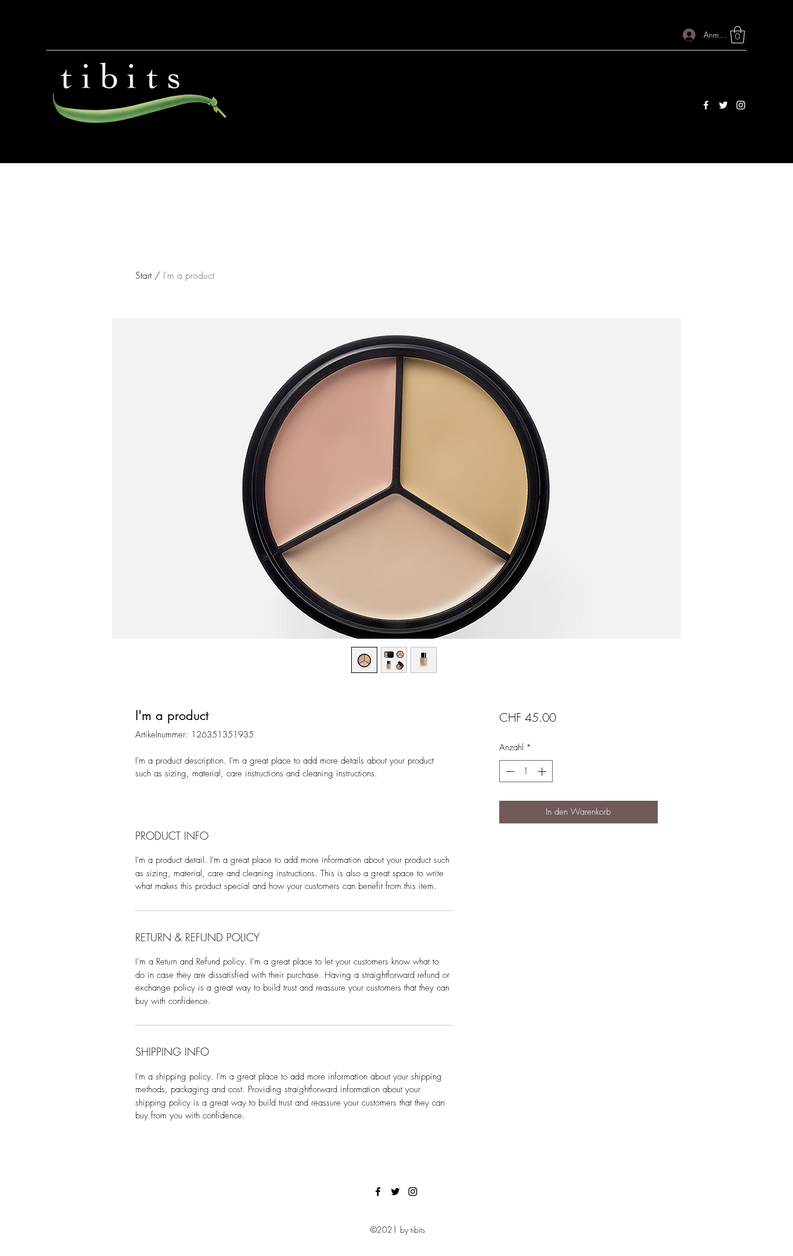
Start (143, 275)
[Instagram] (741, 105)
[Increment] (543, 771)
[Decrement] (509, 771)
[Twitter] (723, 105)
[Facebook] (706, 105)
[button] (737, 35)
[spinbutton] (525, 771)
